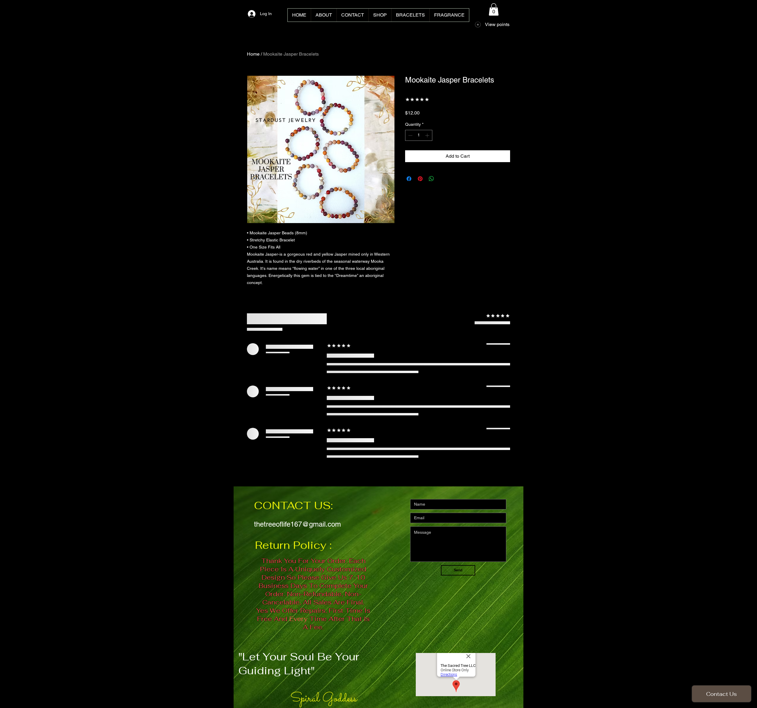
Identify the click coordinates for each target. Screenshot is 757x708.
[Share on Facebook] (409, 178)
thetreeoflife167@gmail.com (297, 524)
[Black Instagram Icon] (741, 354)
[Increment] (427, 135)
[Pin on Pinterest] (420, 178)
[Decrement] (409, 135)
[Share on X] (442, 178)
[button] (494, 9)
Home (253, 54)
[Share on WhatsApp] (431, 178)
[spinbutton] (418, 135)
